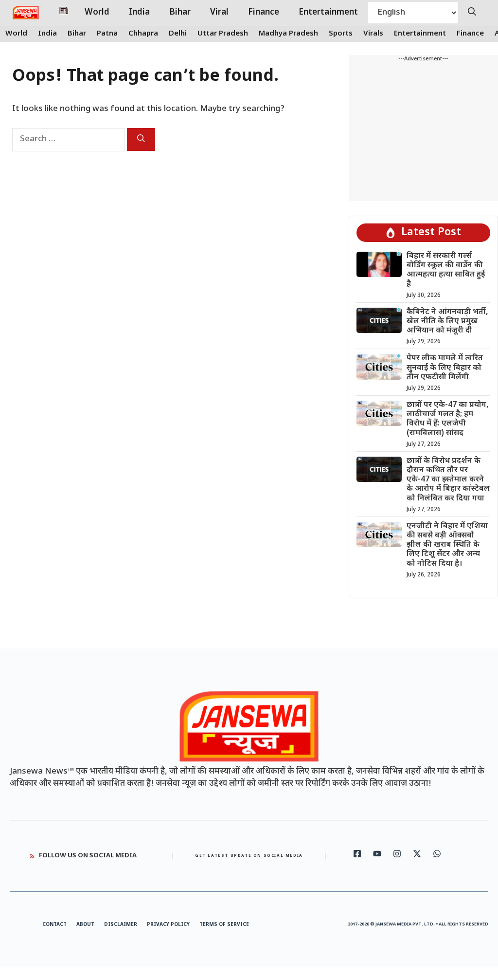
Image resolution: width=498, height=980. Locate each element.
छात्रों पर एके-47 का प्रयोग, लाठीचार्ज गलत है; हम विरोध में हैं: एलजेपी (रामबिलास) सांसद (448, 419)
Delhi (178, 33)
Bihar (180, 12)
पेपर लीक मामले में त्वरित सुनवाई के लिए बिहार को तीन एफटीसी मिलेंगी (445, 367)
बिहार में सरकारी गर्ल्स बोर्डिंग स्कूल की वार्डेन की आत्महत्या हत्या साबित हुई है (446, 270)
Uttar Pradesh (222, 33)
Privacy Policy (168, 925)
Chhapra (143, 33)
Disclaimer (120, 925)
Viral (219, 12)
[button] (472, 12)
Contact (54, 925)
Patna (107, 33)
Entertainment (328, 12)
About (85, 925)
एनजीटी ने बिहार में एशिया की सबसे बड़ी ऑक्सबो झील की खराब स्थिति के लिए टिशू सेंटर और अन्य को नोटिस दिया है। (447, 545)
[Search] (141, 139)
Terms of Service (224, 925)
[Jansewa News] (25, 12)
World (97, 12)
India (139, 12)
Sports (341, 33)
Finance (263, 12)
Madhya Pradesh (288, 33)
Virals (373, 33)
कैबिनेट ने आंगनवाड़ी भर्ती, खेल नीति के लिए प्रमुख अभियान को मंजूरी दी (447, 321)
